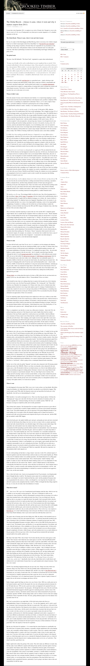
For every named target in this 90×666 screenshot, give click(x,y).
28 (71, 80)
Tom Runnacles (64, 302)
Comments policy (18, 13)
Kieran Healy (64, 281)
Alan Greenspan (69, 345)
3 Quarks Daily (64, 182)
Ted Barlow (63, 298)
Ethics (76, 354)
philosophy (70, 368)
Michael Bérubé (64, 286)
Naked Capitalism (65, 236)
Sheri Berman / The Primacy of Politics (70, 111)
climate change (68, 352)
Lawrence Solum (64, 220)
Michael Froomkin (65, 232)
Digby (62, 205)
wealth (66, 374)
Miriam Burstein (64, 234)
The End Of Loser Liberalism (46, 44)
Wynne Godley (10, 275)
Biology (66, 347)
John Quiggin (64, 146)
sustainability (65, 372)
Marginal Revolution (66, 227)
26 (65, 80)
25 (62, 80)
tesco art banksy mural (74, 372)
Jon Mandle (63, 279)
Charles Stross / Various (66, 89)
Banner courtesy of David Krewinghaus (70, 170)
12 (65, 76)
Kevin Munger (64, 149)
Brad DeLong (10, 511)
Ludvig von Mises (76, 363)
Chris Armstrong (64, 125)
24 (81, 78)
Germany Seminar (66, 358)
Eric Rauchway (64, 276)
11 (62, 76)
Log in (62, 309)
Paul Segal (63, 158)
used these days (26, 80)
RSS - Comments (65, 57)
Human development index (69, 359)
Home (8, 13)
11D (62, 179)
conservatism (64, 354)
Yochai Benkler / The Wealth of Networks (70, 116)
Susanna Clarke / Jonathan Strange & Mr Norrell (72, 113)
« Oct (62, 82)
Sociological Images (65, 243)
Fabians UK (63, 210)
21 (71, 78)
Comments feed (64, 314)
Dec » (66, 82)
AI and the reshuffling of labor (73, 23)
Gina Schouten (64, 135)
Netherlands (64, 367)
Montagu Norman (65, 288)
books (70, 347)
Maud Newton (64, 229)
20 (68, 78)
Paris (81, 367)
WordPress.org (64, 317)
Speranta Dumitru (65, 163)
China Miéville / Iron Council (68, 91)
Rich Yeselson (64, 293)
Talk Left (63, 250)
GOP (72, 358)
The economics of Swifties (67, 326)
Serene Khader (64, 161)
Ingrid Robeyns (64, 142)
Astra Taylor (63, 267)
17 (81, 76)
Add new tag (63, 345)
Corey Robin (64, 272)
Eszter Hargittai (64, 132)
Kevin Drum (63, 217)
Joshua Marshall (64, 213)
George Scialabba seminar (68, 356)
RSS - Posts (63, 54)
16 (78, 76)
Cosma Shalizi (64, 196)
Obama (69, 367)
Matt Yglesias (67, 365)
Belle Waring (64, 123)
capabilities (65, 348)
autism (74, 345)
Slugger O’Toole (64, 241)
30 (78, 80)
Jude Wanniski (67, 361)
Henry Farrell (64, 139)
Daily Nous (63, 201)
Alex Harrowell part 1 (50, 570)
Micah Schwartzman (65, 284)
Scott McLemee (64, 295)
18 (62, 78)
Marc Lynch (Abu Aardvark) (67, 224)
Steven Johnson (64, 246)
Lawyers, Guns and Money (67, 222)
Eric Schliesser (64, 130)
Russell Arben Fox (65, 239)
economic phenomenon (48, 84)
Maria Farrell (64, 154)
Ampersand (63, 184)
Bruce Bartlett (74, 347)
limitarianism (67, 363)
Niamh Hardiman (65, 291)
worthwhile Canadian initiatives (75, 374)
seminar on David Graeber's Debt (73, 371)
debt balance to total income (44, 256)
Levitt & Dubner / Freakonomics (68, 109)
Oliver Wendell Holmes (75, 367)
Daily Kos (63, 198)
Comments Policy (65, 172)
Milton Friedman (73, 365)
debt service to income (29, 256)
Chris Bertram (64, 128)
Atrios (62, 187)
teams (24, 196)
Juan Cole (63, 215)
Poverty (78, 369)
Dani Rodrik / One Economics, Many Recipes (71, 98)
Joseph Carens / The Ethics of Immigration (71, 106)
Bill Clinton (63, 347)
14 (71, 76)
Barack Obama (79, 345)
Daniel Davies (64, 274)
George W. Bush (77, 356)
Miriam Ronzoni (64, 156)
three (17, 196)
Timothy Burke (64, 255)
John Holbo (63, 144)
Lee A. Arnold (64, 28)
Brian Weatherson (65, 269)
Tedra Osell (63, 300)
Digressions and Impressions (67, 208)
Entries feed (63, 312)
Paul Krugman (63, 369)
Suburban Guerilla (65, 248)
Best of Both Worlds (65, 191)
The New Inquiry (65, 253)
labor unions (73, 361)
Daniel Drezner (64, 203)
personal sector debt (26, 254)
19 (65, 78)
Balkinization (64, 189)
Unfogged (63, 258)
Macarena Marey (65, 151)
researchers (30, 196)
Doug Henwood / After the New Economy (70, 100)
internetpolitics (74, 359)
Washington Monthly (66, 260)
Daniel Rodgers (71, 354)
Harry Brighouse (64, 137)
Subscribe (79, 13)
